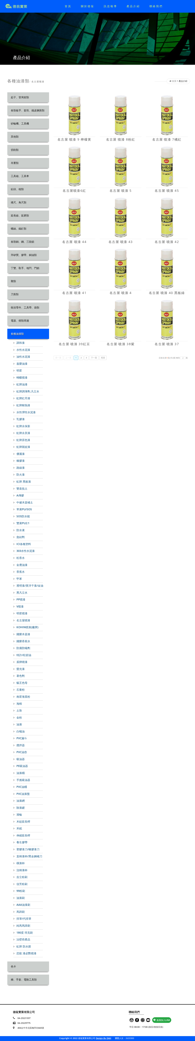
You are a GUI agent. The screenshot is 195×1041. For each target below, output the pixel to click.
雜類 (13, 281)
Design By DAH (103, 1038)
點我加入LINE (163, 1020)
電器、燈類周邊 (20, 320)
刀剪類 (15, 294)
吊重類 (15, 163)
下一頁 (94, 357)
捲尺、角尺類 (18, 202)
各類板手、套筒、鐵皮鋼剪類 (27, 110)
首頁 (68, 6)
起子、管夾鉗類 (20, 97)
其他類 (15, 136)
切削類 (15, 150)
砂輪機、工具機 (20, 123)
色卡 (13, 966)
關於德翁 (87, 6)
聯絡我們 (156, 6)
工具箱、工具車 (20, 176)
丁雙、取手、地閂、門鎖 (25, 268)
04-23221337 (24, 1018)
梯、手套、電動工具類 (24, 979)
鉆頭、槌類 (17, 189)
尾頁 (103, 357)
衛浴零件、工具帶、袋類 (25, 307)
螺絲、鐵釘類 (18, 228)
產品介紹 (133, 6)
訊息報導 (110, 6)
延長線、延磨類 (20, 215)
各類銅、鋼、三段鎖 (22, 241)
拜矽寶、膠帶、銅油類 (24, 255)
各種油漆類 (17, 333)
